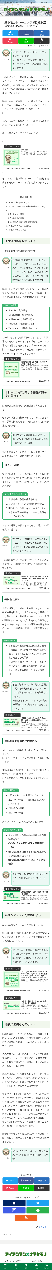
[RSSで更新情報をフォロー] (26, 1218)
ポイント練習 (18, 214)
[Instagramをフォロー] (14, 1210)
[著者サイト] (14, 1203)
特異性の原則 (18, 218)
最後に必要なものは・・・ (20, 230)
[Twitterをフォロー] (37, 1203)
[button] (42, 41)
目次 (22, 197)
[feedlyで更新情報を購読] (37, 1210)
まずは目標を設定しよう (19, 202)
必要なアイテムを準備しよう (21, 226)
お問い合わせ (38, 1261)
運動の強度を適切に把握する (25, 222)
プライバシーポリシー (14, 1261)
